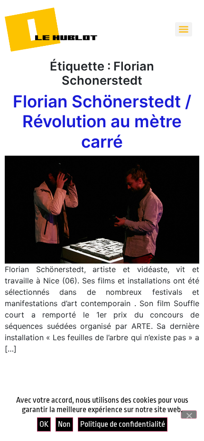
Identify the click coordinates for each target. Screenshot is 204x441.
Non (64, 424)
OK (43, 424)
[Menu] (183, 29)
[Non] (189, 414)
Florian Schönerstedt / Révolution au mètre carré (102, 121)
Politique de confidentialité (122, 424)
